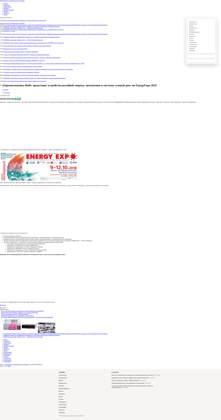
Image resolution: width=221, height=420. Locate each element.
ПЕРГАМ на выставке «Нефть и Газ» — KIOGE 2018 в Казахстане (23, 28)
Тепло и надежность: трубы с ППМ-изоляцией (14, 314)
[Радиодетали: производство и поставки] (12, 0)
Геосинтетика (7, 352)
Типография (7, 361)
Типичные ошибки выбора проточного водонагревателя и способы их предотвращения (27, 317)
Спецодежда (7, 358)
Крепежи (6, 8)
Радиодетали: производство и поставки (16, 364)
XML (9, 366)
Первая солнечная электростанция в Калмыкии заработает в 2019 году (24, 60)
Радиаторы (6, 355)
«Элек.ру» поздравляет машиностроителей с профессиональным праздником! (26, 54)
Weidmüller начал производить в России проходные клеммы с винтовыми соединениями (29, 75)
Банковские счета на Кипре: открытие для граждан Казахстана (19, 312)
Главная (5, 89)
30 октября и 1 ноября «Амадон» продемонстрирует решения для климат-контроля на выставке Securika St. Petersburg (38, 69)
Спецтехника (7, 360)
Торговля (6, 13)
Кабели (5, 3)
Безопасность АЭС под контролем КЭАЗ (15, 49)
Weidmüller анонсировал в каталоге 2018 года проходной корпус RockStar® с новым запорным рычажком (34, 78)
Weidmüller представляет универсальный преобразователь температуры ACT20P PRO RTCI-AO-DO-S (33, 29)
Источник (3, 305)
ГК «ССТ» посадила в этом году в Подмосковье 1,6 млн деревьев (22, 66)
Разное (5, 14)
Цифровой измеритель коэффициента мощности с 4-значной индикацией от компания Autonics (31, 26)
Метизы (5, 11)
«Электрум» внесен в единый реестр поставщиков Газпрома (21, 72)
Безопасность (7, 7)
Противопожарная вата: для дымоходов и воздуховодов (17, 315)
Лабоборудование (8, 10)
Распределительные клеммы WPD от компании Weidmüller (20, 51)
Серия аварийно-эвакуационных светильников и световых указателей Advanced (27, 46)
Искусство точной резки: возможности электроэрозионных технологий (24, 20)
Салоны (5, 357)
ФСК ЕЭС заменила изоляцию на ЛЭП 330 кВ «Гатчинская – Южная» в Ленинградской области (32, 57)
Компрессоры (7, 353)
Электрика (6, 5)
